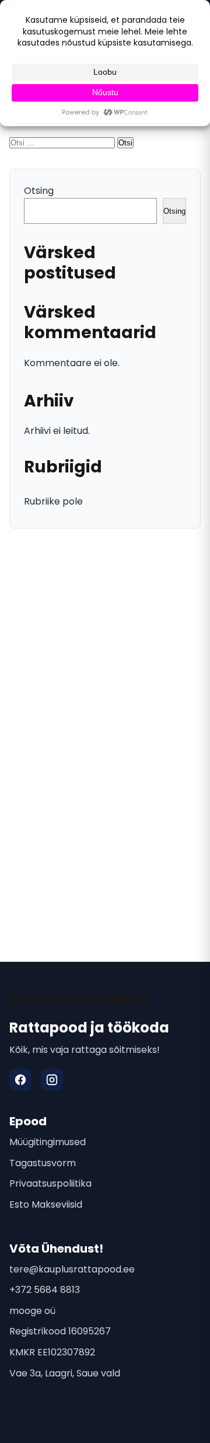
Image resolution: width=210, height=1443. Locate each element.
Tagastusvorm (42, 1163)
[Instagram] (52, 1080)
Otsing (39, 190)
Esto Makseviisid (45, 1204)
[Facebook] (20, 1080)
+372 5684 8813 (44, 1289)
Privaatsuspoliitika (50, 1183)
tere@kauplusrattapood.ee (72, 1269)
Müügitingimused (47, 1142)
